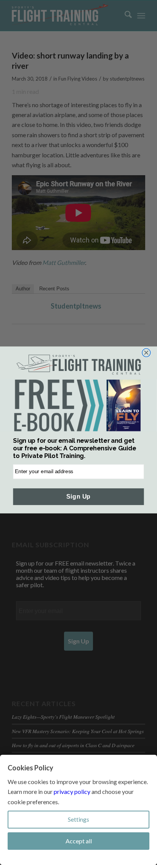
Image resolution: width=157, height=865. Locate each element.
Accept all (79, 840)
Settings (78, 819)
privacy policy (72, 791)
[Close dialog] (146, 353)
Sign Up (78, 496)
